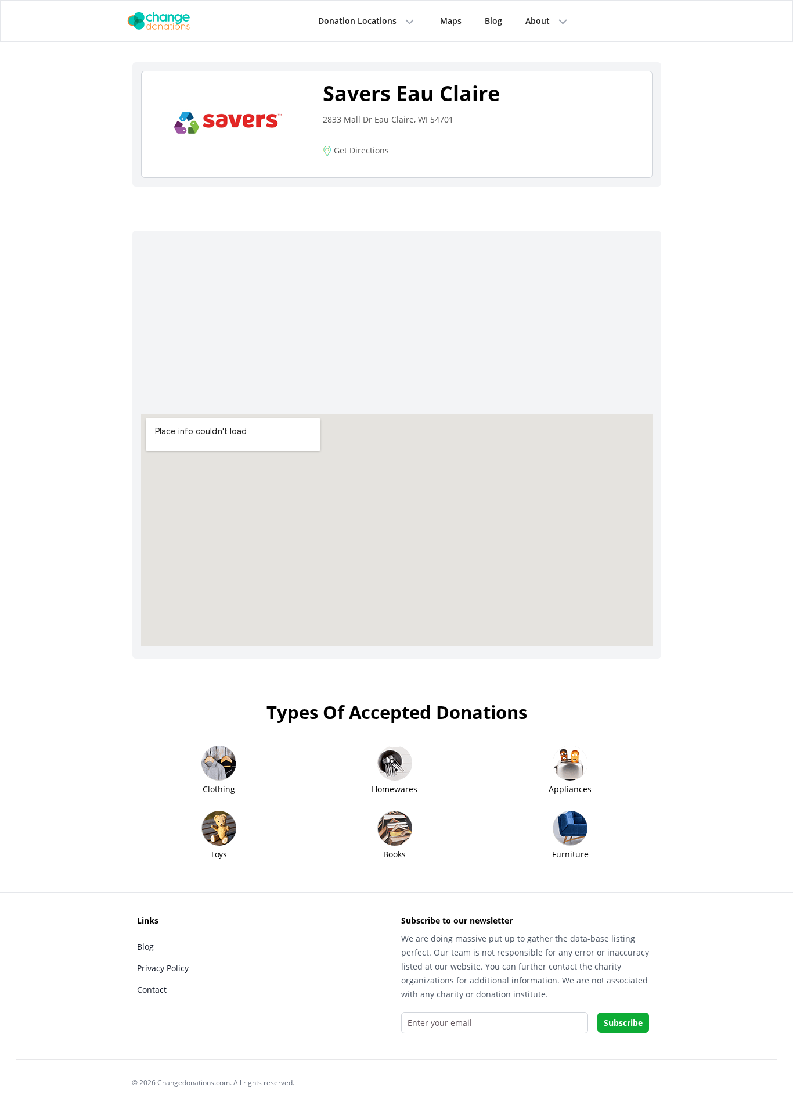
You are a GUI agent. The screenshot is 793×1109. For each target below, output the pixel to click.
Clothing (219, 789)
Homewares (394, 789)
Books (394, 854)
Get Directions (360, 150)
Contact (152, 989)
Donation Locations (357, 20)
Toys (218, 854)
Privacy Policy (163, 968)
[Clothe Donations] (173, 20)
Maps (451, 20)
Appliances (570, 789)
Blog (493, 20)
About (537, 20)
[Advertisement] (397, 326)
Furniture (570, 854)
